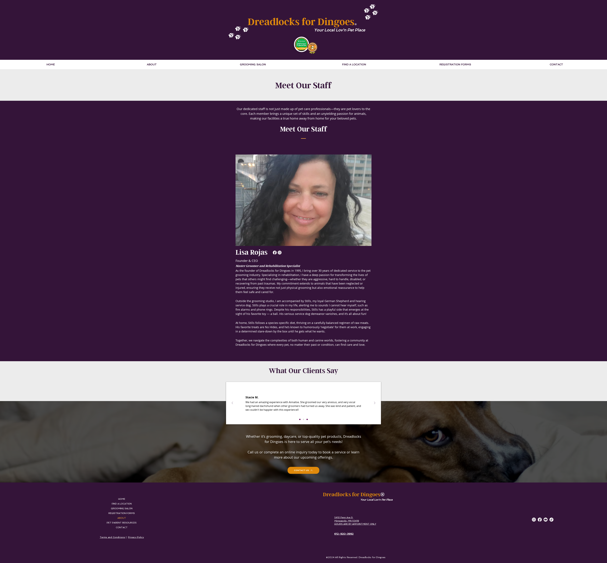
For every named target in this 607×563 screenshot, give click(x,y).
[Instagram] (280, 252)
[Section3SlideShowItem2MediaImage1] (303, 419)
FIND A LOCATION (122, 503)
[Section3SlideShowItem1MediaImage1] (299, 419)
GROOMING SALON (121, 508)
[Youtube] (546, 520)
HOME (121, 499)
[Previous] (232, 403)
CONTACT (122, 527)
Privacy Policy (136, 537)
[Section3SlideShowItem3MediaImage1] (307, 419)
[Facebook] (275, 252)
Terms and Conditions (112, 537)
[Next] (374, 403)
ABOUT (121, 518)
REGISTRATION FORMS (121, 513)
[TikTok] (551, 520)
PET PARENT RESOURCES (122, 522)
